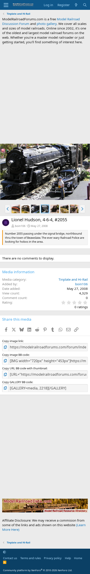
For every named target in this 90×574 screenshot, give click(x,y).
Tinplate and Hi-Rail (73, 279)
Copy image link (12, 341)
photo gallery (47, 23)
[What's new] (76, 5)
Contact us (10, 558)
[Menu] (6, 5)
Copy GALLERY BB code (17, 382)
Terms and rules (30, 558)
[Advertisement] (45, 94)
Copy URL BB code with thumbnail (24, 368)
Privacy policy (53, 558)
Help (68, 558)
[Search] (85, 5)
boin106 (20, 226)
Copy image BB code (15, 355)
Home (78, 558)
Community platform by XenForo (37, 570)
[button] (7, 209)
